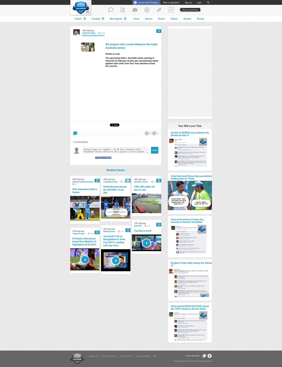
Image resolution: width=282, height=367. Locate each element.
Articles (187, 18)
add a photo (135, 10)
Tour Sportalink (143, 356)
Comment (75, 133)
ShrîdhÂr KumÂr (141, 181)
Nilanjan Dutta (109, 231)
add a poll (171, 10)
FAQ (155, 356)
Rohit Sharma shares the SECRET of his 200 (115, 189)
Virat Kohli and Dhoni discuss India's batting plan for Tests (191, 177)
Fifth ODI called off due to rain (144, 188)
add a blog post (123, 10)
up (147, 133)
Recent (148, 18)
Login (199, 2)
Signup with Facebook (102, 159)
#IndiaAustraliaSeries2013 (93, 35)
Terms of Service (109, 356)
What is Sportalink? (171, 2)
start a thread (111, 10)
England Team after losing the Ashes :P (191, 264)
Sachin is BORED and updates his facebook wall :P (190, 134)
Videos (174, 18)
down (154, 133)
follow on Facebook (209, 355)
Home (136, 18)
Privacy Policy (126, 356)
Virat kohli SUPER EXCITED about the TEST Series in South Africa (190, 307)
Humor (161, 18)
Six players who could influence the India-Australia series (131, 46)
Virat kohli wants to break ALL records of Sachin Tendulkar (187, 221)
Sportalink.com (181, 361)
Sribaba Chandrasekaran (82, 181)
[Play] (85, 269)
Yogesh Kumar (78, 233)
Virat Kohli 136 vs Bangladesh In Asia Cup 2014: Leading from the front (114, 241)
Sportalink (81, 8)
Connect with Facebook (148, 2)
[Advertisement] (115, 95)
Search (208, 2)
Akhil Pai (137, 225)
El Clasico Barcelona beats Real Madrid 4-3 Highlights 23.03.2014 (84, 241)
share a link (159, 10)
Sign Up (188, 2)
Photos (200, 18)
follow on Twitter (204, 355)
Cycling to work (142, 230)
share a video (147, 10)
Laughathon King (110, 181)
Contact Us (93, 356)
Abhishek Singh (88, 33)
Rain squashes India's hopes (84, 191)
